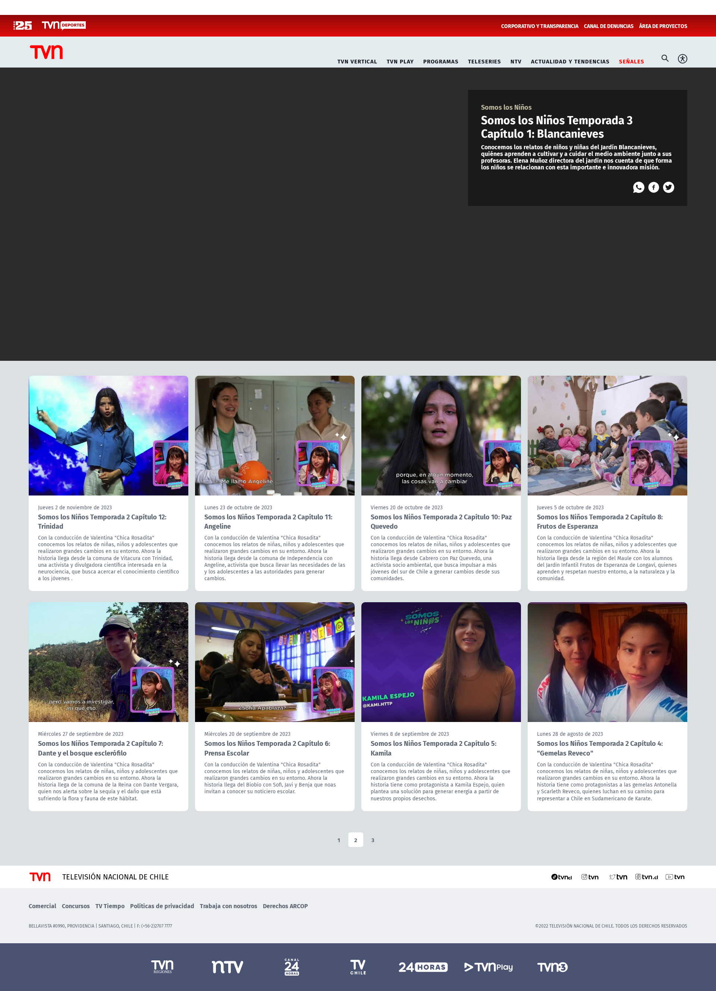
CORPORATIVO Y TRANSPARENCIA (539, 26)
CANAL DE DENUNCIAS (609, 26)
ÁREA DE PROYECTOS (663, 26)
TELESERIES (484, 60)
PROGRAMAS (441, 60)
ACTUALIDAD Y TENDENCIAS (570, 60)
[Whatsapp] (638, 187)
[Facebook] (653, 187)
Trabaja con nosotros (228, 905)
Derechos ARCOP (285, 905)
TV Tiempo (110, 905)
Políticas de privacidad (162, 905)
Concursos (76, 905)
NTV (516, 60)
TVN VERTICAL (357, 60)
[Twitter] (668, 187)
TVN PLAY (400, 60)
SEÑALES (631, 60)
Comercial (42, 905)
